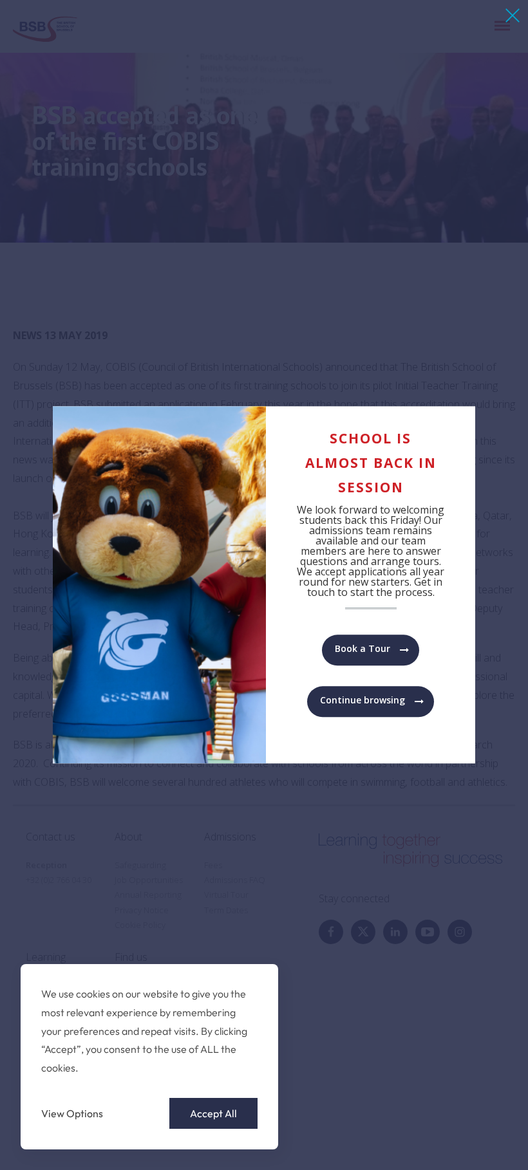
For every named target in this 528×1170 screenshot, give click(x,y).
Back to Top (446, 1142)
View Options (72, 1113)
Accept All (213, 1113)
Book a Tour (362, 649)
